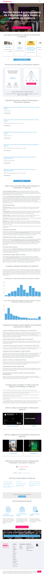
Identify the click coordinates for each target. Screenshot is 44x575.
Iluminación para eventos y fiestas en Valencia (8, 484)
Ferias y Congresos (15, 559)
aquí (31, 573)
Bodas (14, 551)
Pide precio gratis (31, 83)
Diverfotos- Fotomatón (13, 426)
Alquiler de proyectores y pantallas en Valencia (20, 485)
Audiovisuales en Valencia (7, 481)
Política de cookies (29, 550)
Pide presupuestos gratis (22, 27)
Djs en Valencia (19, 481)
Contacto (21, 548)
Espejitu (34, 426)
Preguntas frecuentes (14, 549)
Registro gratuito (20, 546)
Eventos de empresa (15, 554)
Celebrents (15, 472)
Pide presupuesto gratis (22, 527)
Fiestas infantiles (14, 556)
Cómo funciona (14, 546)
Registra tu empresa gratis (22, 536)
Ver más (22, 181)
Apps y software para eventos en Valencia (34, 485)
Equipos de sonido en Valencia (34, 481)
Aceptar (39, 571)
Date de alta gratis (22, 496)
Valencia (19, 472)
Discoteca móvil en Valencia (21, 483)
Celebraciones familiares (15, 562)
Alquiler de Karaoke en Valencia (34, 483)
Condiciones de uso (29, 546)
